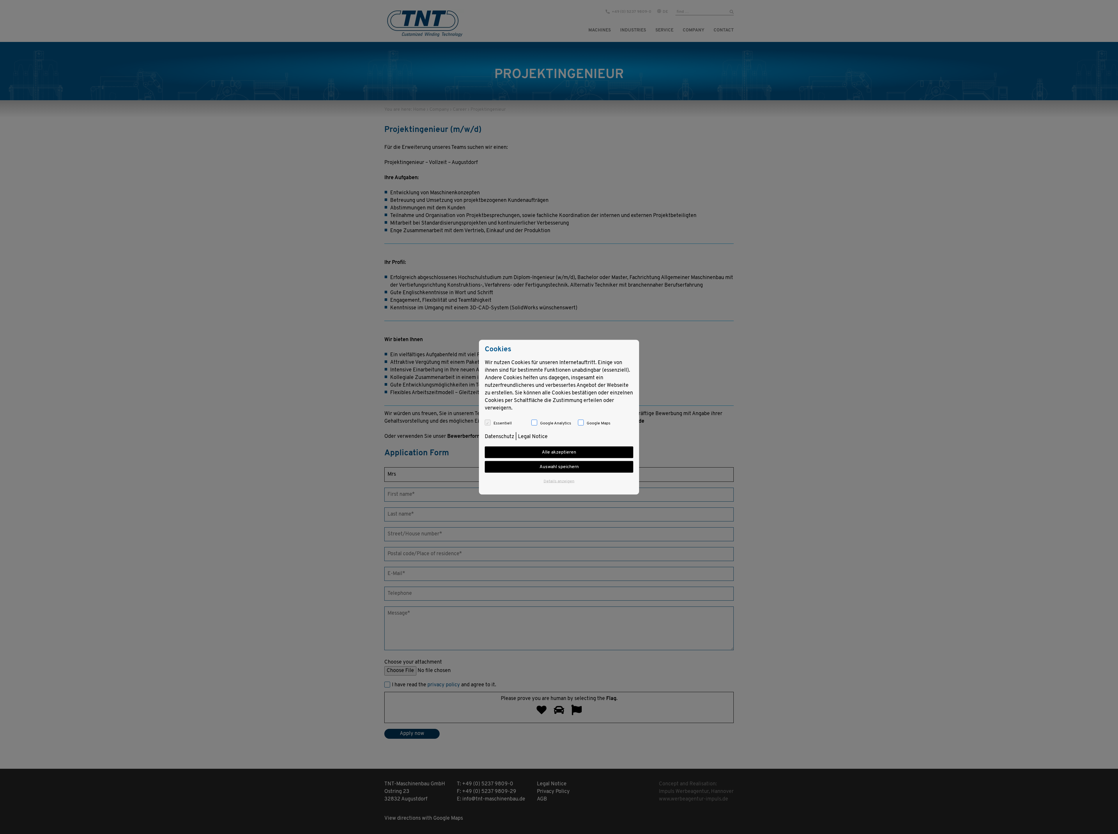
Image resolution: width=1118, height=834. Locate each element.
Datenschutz (499, 436)
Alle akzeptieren (559, 452)
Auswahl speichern (559, 466)
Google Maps (599, 423)
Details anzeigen (559, 481)
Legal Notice (533, 436)
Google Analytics (555, 423)
